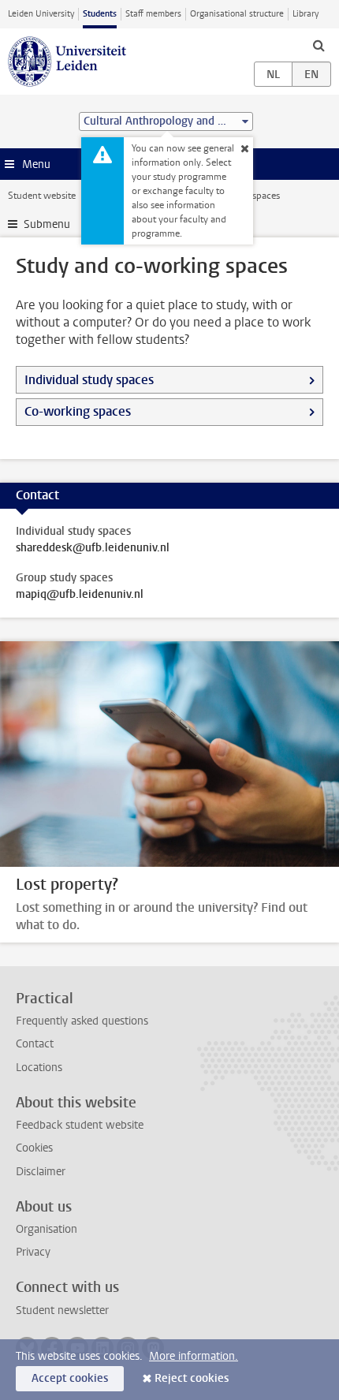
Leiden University (41, 14)
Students (100, 14)
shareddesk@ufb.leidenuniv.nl (93, 548)
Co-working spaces (77, 411)
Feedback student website (79, 1125)
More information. (193, 1356)
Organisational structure (237, 14)
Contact (35, 1043)
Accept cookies (70, 1378)
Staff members (153, 14)
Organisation (46, 1229)
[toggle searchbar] (318, 45)
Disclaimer (40, 1171)
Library (305, 14)
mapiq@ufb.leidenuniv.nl (79, 595)
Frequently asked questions (82, 1021)
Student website (42, 195)
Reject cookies (192, 1378)
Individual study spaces (89, 379)
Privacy (33, 1252)
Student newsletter (62, 1310)
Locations (39, 1067)
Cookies (34, 1148)
